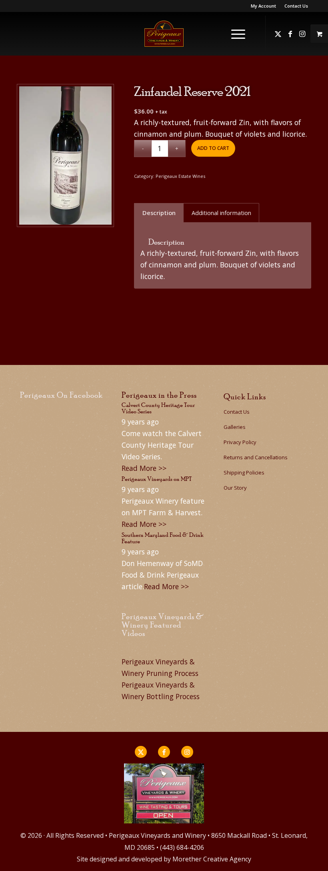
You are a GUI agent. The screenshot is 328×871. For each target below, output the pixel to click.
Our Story (235, 487)
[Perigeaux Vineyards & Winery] (164, 34)
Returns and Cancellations (256, 457)
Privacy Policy (240, 442)
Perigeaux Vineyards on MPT (157, 478)
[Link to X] (278, 34)
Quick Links (245, 396)
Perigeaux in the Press (159, 395)
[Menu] (234, 34)
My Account (263, 6)
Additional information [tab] (221, 213)
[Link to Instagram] (302, 34)
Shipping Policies (244, 472)
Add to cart (213, 148)
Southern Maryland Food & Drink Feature (163, 538)
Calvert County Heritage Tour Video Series (158, 408)
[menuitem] (263, 6)
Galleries (235, 427)
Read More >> (144, 468)
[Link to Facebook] (290, 34)
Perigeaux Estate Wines (180, 176)
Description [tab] (159, 213)
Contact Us (296, 6)
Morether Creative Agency (211, 859)
